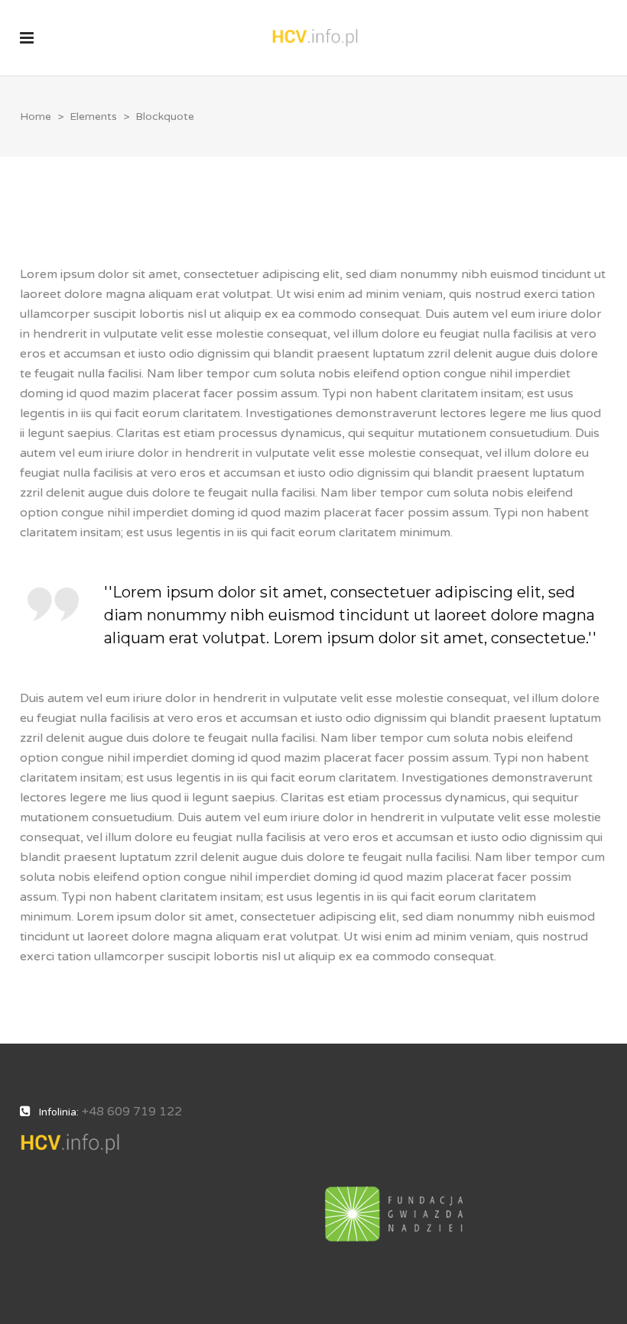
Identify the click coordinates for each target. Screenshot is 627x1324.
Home (35, 116)
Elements (93, 116)
